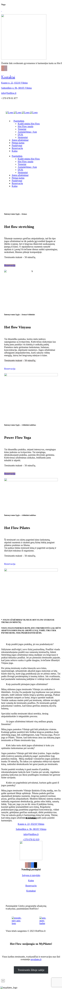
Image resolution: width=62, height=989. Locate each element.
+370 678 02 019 (31, 839)
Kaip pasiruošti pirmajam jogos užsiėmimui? (27, 684)
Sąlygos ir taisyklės (31, 875)
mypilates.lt (36, 959)
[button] (31, 644)
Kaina (31, 880)
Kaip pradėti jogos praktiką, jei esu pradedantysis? (30, 644)
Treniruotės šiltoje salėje (31, 969)
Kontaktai (8, 77)
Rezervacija (9, 265)
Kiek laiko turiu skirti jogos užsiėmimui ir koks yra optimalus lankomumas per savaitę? (27, 746)
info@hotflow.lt (8, 93)
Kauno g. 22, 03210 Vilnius (14, 82)
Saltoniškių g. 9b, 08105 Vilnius (16, 88)
